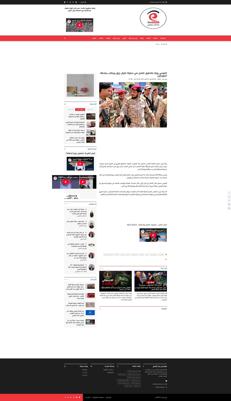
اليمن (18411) (122, 374)
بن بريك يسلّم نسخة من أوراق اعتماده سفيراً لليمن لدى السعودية (75, 131)
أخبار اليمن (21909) (132, 371)
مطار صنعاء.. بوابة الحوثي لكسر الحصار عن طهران (77, 222)
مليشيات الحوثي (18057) (134, 377)
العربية (82, 2)
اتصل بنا (84, 375)
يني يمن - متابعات (161, 286)
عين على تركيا (133, 38)
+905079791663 (160, 387)
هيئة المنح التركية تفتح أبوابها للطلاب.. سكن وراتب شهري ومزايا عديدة (75, 296)
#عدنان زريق (153, 255)
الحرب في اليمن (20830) (134, 374)
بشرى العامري (83, 226)
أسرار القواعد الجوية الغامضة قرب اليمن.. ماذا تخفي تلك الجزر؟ (75, 304)
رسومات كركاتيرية (108, 370)
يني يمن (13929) (136, 380)
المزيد (94, 38)
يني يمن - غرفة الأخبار (124, 286)
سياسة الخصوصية (98, 397)
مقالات (101, 38)
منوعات (108, 38)
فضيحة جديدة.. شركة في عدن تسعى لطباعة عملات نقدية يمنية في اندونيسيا (75, 322)
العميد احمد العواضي (81, 271)
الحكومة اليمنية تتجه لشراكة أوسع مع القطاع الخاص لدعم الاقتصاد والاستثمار (75, 124)
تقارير (124, 38)
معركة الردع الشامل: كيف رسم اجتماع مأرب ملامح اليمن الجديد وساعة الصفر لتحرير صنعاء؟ (77, 211)
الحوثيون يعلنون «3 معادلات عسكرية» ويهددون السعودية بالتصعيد (76, 116)
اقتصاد (148, 38)
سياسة (155, 38)
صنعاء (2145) (128, 386)
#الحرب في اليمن (125, 255)
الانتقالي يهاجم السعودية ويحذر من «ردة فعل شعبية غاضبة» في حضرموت (116, 289)
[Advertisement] (115, 57)
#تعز (147, 255)
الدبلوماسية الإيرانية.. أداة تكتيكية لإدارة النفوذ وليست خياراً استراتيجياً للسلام (77, 267)
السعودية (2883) (136, 383)
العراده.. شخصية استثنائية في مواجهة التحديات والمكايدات (77, 245)
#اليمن (116, 255)
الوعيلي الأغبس (82, 248)
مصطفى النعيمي (82, 216)
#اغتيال (141, 255)
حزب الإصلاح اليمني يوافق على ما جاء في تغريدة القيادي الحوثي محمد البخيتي (75, 313)
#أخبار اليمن (134, 255)
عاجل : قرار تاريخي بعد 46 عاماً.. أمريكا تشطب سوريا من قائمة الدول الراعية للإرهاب (150, 289)
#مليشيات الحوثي (108, 255)
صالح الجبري (83, 239)
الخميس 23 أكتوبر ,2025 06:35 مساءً (144, 79)
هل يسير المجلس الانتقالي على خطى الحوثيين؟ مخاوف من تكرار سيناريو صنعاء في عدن (77, 255)
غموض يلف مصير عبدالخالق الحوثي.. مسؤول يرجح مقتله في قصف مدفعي (75, 140)
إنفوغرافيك (110, 372)
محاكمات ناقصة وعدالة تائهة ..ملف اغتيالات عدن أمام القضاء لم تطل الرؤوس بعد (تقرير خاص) (75, 287)
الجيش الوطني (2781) (123, 383)
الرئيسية (163, 38)
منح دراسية (116, 38)
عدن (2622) (137, 386)
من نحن (85, 372)
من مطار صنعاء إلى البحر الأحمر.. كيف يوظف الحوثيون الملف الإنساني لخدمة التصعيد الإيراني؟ (76, 234)
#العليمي (161, 255)
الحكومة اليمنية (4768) (123, 380)
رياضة (142, 38)
